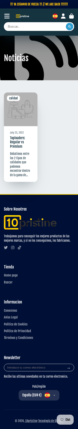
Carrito (71, 16)
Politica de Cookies (16, 324)
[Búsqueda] (69, 26)
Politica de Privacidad (17, 331)
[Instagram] (13, 248)
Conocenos (10, 310)
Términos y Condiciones (18, 337)
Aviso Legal (11, 317)
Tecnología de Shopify (50, 421)
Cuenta (63, 16)
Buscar (8, 282)
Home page (11, 275)
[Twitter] (6, 248)
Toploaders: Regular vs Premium (20, 137)
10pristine (31, 421)
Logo (22, 16)
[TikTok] (19, 248)
